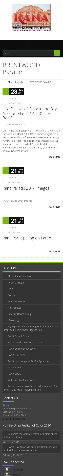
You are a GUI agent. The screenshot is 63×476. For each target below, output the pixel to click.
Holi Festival (14, 307)
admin (13, 98)
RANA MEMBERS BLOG (16, 124)
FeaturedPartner (17, 301)
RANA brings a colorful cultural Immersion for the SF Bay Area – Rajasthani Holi (30, 388)
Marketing (13, 320)
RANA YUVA (14, 373)
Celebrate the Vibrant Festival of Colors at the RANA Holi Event (30, 435)
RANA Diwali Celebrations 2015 (25, 342)
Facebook (18, 469)
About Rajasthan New (20, 276)
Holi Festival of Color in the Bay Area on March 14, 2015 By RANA (30, 113)
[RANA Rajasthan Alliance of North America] (31, 17)
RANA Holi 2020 (16, 355)
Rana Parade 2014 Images (26, 188)
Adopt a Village (16, 282)
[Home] (4, 82)
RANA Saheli (14, 367)
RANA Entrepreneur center (22, 348)
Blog (10, 82)
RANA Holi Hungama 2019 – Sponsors (28, 361)
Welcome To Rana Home (21, 380)
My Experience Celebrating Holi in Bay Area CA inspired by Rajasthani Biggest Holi (31, 328)
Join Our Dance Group (20, 314)
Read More (54, 156)
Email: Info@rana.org (14, 418)
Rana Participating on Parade (28, 238)
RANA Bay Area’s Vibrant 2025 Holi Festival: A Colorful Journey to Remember (30, 448)
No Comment (14, 103)
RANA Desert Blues (18, 336)
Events (11, 295)
